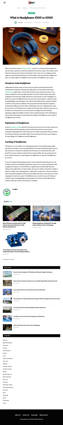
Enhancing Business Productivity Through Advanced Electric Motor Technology (44, 224)
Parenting (5, 395)
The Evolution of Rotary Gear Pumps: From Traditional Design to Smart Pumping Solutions (16, 250)
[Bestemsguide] (31, 2)
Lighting (5, 363)
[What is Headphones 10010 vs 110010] (31, 46)
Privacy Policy (44, 415)
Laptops (5, 348)
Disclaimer (34, 415)
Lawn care (5, 361)
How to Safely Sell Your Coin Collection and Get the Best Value (29, 290)
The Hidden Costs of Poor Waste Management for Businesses (29, 316)
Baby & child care (7, 374)
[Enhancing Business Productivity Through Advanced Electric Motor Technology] (46, 213)
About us (18, 415)
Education (5, 345)
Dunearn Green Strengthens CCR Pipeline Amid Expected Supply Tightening (32, 272)
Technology (31, 13)
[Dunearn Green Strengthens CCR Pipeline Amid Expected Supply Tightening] (7, 274)
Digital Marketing (7, 342)
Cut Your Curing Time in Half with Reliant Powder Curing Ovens (29, 307)
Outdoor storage (7, 369)
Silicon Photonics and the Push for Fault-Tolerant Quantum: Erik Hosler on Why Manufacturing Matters (14, 225)
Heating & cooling (7, 384)
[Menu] (5, 3)
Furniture (5, 382)
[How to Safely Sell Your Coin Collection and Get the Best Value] (7, 292)
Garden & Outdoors (8, 358)
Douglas (21, 22)
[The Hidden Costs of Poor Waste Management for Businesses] (7, 318)
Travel (4, 403)
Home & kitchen (7, 377)
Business (5, 340)
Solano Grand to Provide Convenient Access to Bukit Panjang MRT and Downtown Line (35, 281)
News (4, 392)
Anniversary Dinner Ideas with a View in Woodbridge (26, 325)
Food (4, 356)
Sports (4, 398)
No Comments (38, 22)
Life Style (5, 390)
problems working (16, 127)
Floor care (5, 379)
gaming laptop (9, 92)
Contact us (26, 415)
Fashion (5, 353)
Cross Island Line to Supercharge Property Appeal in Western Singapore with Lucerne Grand (36, 298)
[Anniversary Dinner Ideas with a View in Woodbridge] (7, 327)
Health (4, 371)
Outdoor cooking (7, 366)
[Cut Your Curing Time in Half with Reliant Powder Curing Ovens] (7, 310)
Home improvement (8, 387)
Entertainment (7, 350)
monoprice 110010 (26, 68)
